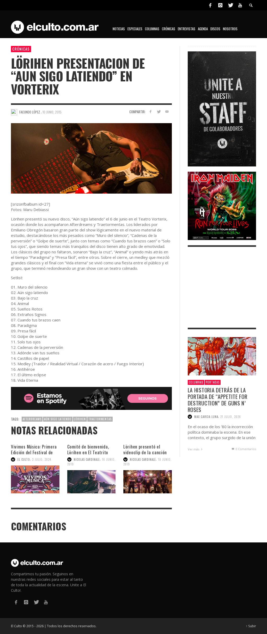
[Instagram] (220, 5)
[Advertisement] (222, 287)
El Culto (23, 459)
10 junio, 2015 (52, 112)
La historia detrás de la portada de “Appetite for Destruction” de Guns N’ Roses (217, 400)
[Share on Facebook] (150, 111)
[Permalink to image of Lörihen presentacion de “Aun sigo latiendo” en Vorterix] (91, 157)
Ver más (194, 449)
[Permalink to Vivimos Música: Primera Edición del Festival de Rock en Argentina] (35, 479)
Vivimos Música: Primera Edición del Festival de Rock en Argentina (34, 452)
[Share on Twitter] (158, 111)
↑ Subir (251, 626)
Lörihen (80, 419)
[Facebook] (210, 5)
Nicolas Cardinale (87, 459)
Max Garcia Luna (206, 417)
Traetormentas (100, 419)
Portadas (213, 382)
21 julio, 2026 (230, 417)
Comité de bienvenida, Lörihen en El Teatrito (88, 449)
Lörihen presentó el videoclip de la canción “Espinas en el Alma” (145, 452)
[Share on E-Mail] (167, 111)
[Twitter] (230, 5)
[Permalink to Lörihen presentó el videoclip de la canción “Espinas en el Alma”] (147, 481)
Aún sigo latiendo (57, 419)
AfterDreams (32, 419)
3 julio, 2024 (41, 459)
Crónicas (21, 49)
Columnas (196, 382)
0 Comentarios (245, 449)
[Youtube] (240, 5)
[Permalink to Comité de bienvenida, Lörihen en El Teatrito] (91, 481)
